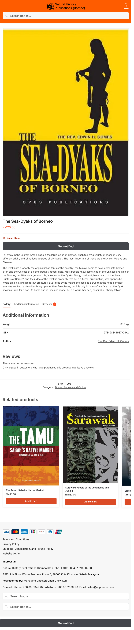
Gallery (6, 303)
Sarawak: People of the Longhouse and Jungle (87, 489)
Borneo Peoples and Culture (70, 387)
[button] (126, 6)
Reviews (48, 303)
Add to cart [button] (31, 501)
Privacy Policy (11, 544)
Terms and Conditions (16, 539)
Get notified (66, 246)
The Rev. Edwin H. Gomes (113, 341)
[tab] (6, 304)
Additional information (26, 303)
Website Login (11, 553)
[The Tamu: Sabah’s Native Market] (31, 445)
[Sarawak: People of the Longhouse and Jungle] (90, 444)
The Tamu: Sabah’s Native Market (25, 490)
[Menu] (8, 6)
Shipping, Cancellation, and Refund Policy (28, 548)
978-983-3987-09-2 (116, 332)
